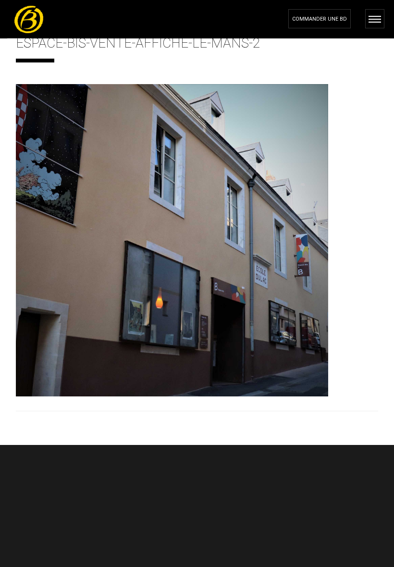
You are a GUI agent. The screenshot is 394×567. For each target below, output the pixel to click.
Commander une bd (319, 19)
